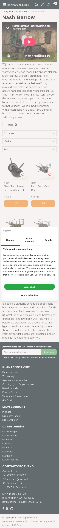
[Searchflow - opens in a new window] (52, 231)
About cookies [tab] (29, 240)
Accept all (29, 287)
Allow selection (29, 295)
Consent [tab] (10, 240)
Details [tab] (48, 240)
